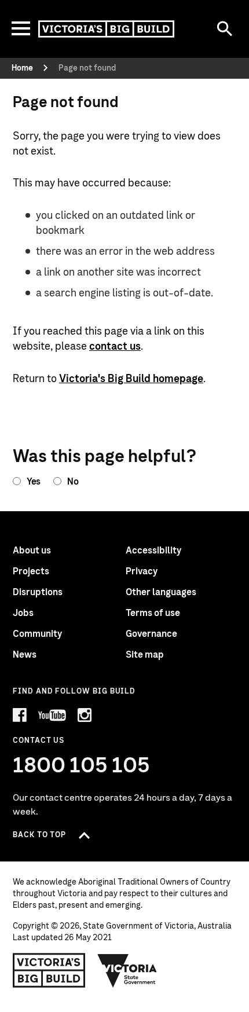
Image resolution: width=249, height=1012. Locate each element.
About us (32, 550)
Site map (145, 654)
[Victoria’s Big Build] (106, 29)
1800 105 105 (81, 766)
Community (37, 634)
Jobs (23, 613)
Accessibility (153, 550)
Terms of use (153, 613)
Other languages (161, 592)
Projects (31, 571)
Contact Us (38, 741)
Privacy (142, 571)
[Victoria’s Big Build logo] (49, 970)
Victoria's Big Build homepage (131, 379)
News (24, 654)
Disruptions (38, 592)
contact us (115, 347)
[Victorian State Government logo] (127, 970)
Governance (151, 634)
